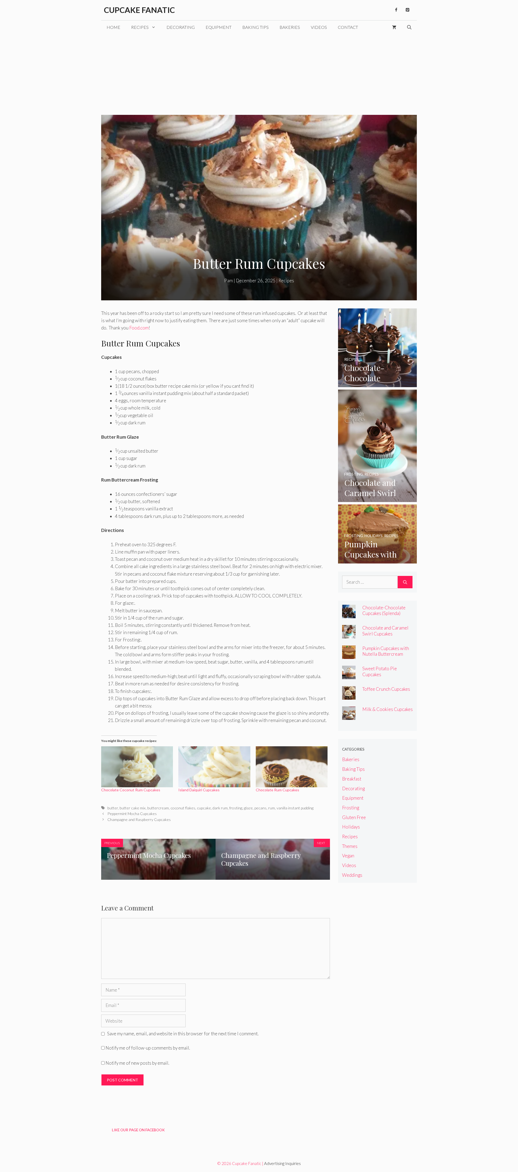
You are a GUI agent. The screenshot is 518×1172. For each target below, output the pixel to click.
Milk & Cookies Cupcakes (387, 709)
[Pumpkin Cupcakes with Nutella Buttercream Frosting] (377, 560)
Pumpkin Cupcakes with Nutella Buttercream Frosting (385, 653)
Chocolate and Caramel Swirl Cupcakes (385, 630)
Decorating (180, 27)
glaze (248, 808)
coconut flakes (183, 808)
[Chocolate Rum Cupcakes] (292, 766)
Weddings (352, 875)
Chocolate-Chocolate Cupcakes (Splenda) (383, 610)
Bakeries (290, 27)
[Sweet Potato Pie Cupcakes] (349, 675)
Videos (319, 27)
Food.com (139, 328)
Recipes (140, 27)
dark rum (220, 808)
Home (113, 27)
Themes (349, 846)
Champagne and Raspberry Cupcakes (139, 819)
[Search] (405, 582)
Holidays (351, 827)
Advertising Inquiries (282, 1163)
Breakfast (351, 779)
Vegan (348, 855)
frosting (235, 808)
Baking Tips (255, 27)
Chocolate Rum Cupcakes (277, 790)
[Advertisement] (259, 74)
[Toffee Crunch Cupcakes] (349, 696)
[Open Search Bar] (409, 27)
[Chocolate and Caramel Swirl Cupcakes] (377, 498)
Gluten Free (354, 817)
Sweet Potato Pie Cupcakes (379, 671)
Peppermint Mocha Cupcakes (132, 813)
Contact (348, 27)
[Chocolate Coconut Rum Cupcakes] (137, 766)
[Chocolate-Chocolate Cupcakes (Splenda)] (377, 383)
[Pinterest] (407, 10)
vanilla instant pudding (295, 808)
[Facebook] (396, 10)
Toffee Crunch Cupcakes (386, 689)
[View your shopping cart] (394, 27)
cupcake (204, 808)
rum (271, 808)
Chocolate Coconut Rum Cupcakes (130, 790)
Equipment (218, 27)
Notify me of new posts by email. (137, 1063)
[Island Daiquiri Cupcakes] (214, 766)
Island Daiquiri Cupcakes (199, 790)
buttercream (158, 808)
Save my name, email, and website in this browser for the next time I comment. (182, 1033)
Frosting (350, 807)
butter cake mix (133, 808)
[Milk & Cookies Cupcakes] (349, 716)
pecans (260, 808)
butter (112, 808)
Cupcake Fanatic (139, 10)
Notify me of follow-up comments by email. (147, 1048)
